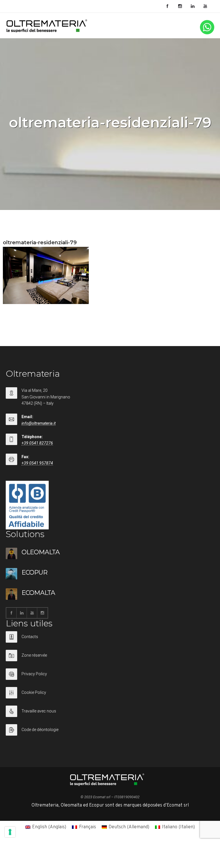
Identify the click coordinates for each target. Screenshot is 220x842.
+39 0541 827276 (37, 443)
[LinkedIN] (192, 6)
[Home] (47, 31)
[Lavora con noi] (110, 715)
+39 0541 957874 (37, 463)
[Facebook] (167, 6)
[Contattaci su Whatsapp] (207, 33)
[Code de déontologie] (110, 730)
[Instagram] (180, 6)
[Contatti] (110, 640)
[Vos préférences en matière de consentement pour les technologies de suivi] (10, 832)
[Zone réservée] (110, 659)
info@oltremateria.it (38, 423)
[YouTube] (205, 6)
